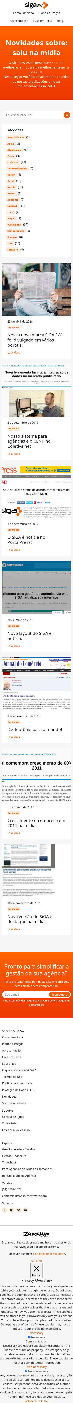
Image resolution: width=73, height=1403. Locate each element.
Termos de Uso (12, 1077)
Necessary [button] (36, 1333)
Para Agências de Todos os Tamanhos (27, 1169)
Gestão (11, 187)
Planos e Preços (49, 13)
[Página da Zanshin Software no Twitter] (18, 1210)
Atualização (14, 150)
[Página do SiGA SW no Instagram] (11, 1210)
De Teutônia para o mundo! (34, 729)
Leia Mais (13, 352)
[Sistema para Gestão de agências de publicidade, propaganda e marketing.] (36, 5)
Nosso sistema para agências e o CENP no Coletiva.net (29, 441)
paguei (11, 218)
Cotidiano (12, 162)
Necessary (38, 1337)
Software (12, 249)
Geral (10, 181)
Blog (60, 21)
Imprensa (12, 199)
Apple (10, 143)
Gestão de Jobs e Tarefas (18, 1149)
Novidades (9, 1097)
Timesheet (9, 1162)
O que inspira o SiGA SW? (19, 1070)
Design (11, 174)
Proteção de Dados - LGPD (20, 1090)
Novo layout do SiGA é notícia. (29, 635)
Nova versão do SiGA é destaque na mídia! (29, 918)
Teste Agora (60, 995)
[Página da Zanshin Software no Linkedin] (25, 1210)
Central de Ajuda (13, 1117)
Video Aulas (10, 1123)
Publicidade (14, 224)
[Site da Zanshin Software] (36, 1234)
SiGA (10, 243)
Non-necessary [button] (37, 1367)
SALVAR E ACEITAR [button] (37, 1401)
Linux (10, 212)
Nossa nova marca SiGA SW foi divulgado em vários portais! (34, 340)
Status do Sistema (14, 1103)
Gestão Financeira (14, 1156)
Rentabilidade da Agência (19, 1176)
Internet (12, 205)
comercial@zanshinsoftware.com (24, 1196)
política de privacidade (50, 1254)
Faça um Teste (42, 21)
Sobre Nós (9, 1064)
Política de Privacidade (17, 1083)
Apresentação (19, 21)
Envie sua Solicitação (16, 1130)
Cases (10, 156)
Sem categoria (15, 230)
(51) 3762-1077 (11, 1189)
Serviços (12, 237)
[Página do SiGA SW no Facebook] (4, 1210)
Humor (11, 193)
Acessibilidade (15, 137)
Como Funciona (23, 13)
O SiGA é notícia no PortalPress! (26, 539)
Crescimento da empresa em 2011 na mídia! (36, 822)
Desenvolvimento (17, 168)
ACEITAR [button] (36, 1261)
